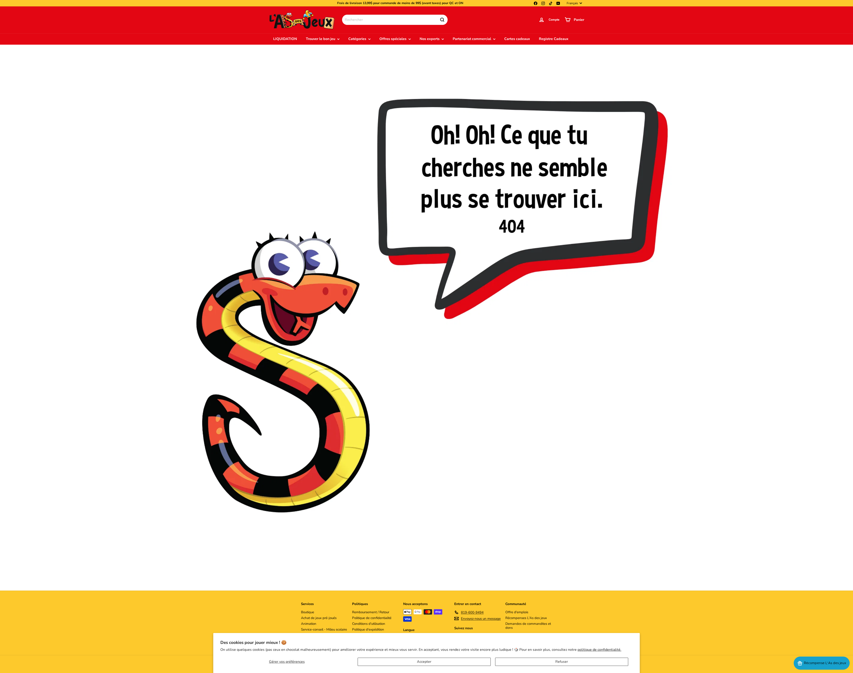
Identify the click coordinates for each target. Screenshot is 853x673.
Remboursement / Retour (370, 612)
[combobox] (395, 20)
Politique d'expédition (368, 629)
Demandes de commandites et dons (528, 625)
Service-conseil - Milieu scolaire (324, 629)
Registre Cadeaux (553, 38)
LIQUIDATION (285, 38)
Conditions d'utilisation (368, 623)
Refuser (561, 661)
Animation (308, 623)
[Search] (442, 20)
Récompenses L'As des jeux (526, 618)
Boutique (307, 612)
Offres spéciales (393, 38)
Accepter (424, 661)
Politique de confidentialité (371, 618)
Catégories (357, 38)
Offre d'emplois (516, 612)
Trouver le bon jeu (321, 38)
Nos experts (430, 38)
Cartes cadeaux (517, 38)
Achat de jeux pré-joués (319, 618)
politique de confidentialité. (599, 649)
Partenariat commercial (472, 38)
